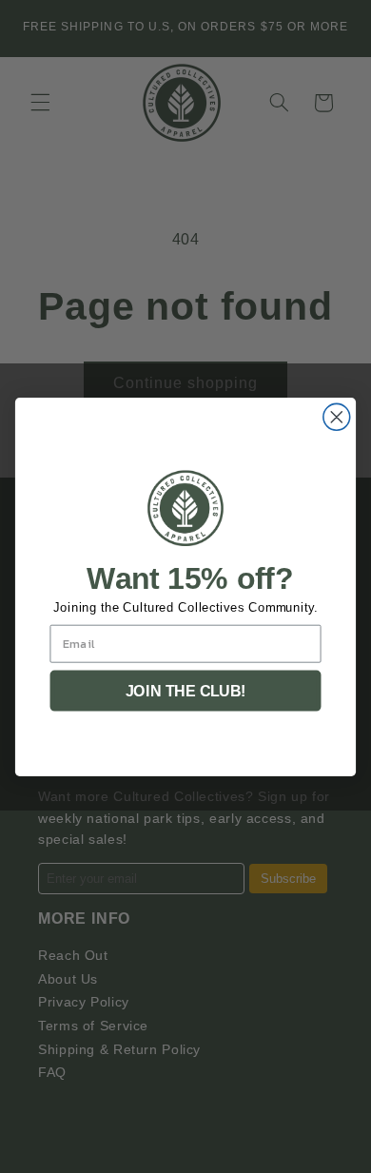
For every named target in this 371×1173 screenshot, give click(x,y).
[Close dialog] (336, 416)
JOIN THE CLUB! (186, 690)
